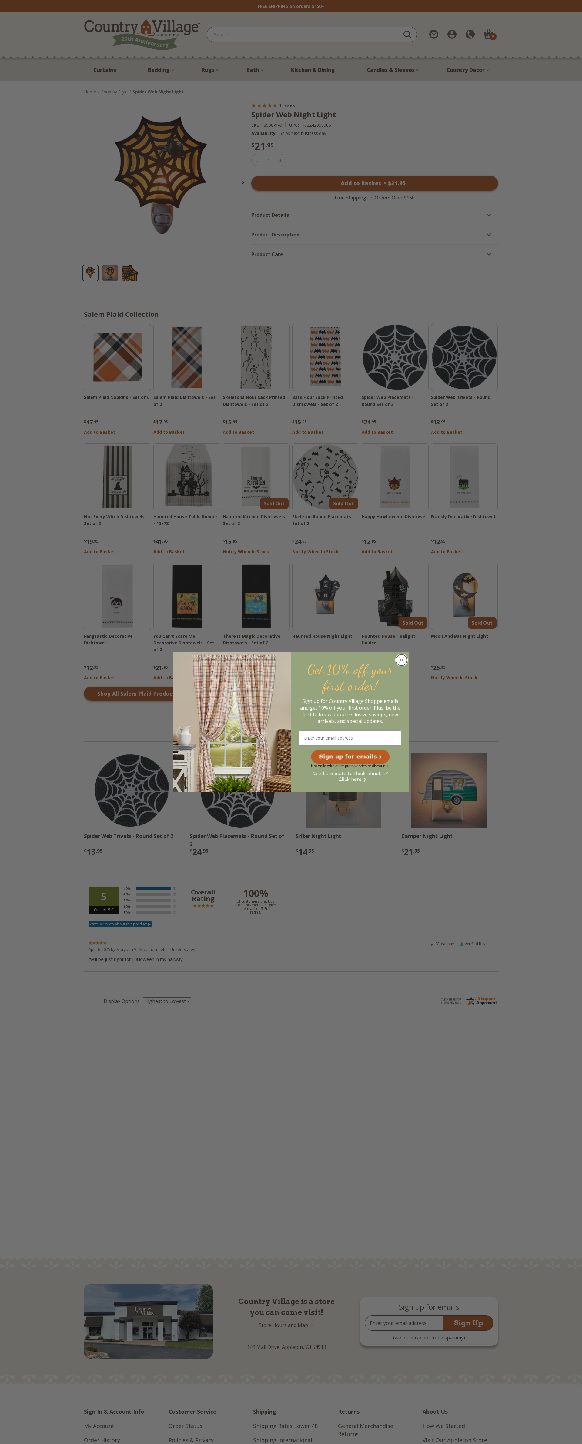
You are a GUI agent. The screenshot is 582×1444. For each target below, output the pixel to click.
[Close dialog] (401, 660)
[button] (350, 757)
